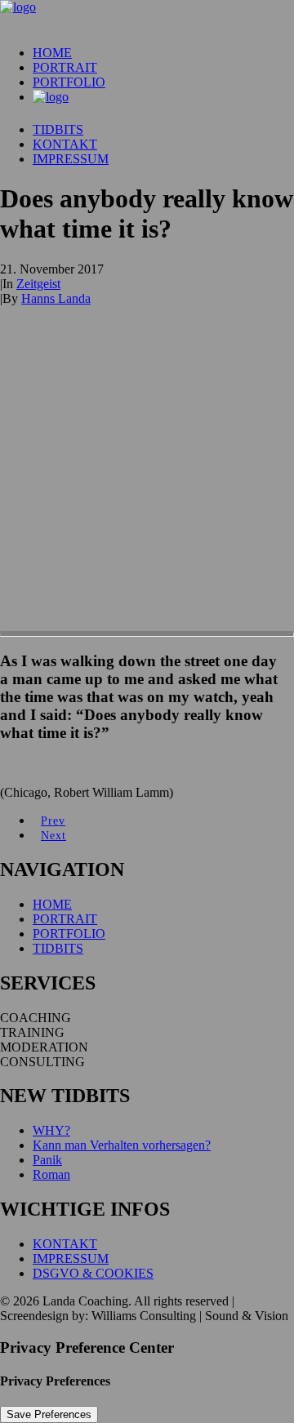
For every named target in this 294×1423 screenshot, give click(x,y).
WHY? (51, 1130)
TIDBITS (58, 129)
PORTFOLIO (69, 82)
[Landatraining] (147, 16)
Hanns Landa (56, 298)
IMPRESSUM (71, 159)
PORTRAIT (65, 67)
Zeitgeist (38, 284)
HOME (52, 53)
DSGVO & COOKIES (93, 1273)
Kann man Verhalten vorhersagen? (122, 1145)
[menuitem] (163, 53)
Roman (51, 1174)
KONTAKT (65, 144)
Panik (47, 1160)
